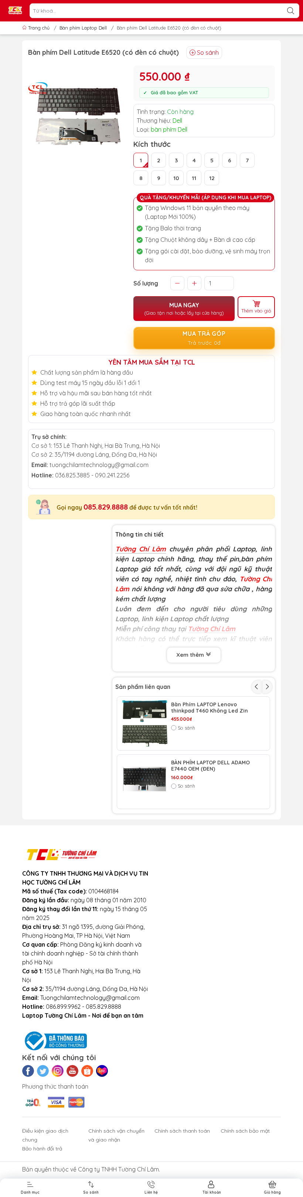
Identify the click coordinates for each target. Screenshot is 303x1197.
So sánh (208, 52)
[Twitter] (43, 1071)
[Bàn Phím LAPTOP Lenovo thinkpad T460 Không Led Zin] (144, 724)
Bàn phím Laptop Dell (83, 28)
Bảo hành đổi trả (42, 1148)
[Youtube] (72, 1071)
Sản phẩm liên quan (142, 686)
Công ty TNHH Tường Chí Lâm (118, 1169)
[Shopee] (87, 1071)
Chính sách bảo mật (245, 1130)
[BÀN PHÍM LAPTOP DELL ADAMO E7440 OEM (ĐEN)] (144, 782)
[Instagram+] (58, 1071)
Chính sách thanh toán (182, 1130)
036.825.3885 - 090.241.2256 (92, 475)
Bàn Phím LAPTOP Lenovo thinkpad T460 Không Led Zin (209, 707)
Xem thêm (190, 654)
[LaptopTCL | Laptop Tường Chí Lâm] (15, 11)
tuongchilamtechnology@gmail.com (99, 465)
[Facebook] (28, 1071)
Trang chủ (39, 28)
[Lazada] (102, 1071)
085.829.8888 (106, 506)
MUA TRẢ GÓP (204, 338)
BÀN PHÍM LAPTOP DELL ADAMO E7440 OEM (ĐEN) (210, 766)
